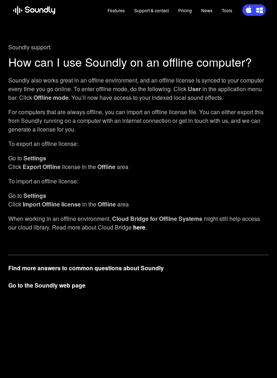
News (206, 10)
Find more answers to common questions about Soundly (86, 268)
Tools (227, 10)
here (139, 227)
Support (151, 10)
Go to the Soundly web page (46, 285)
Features (116, 10)
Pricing (185, 10)
